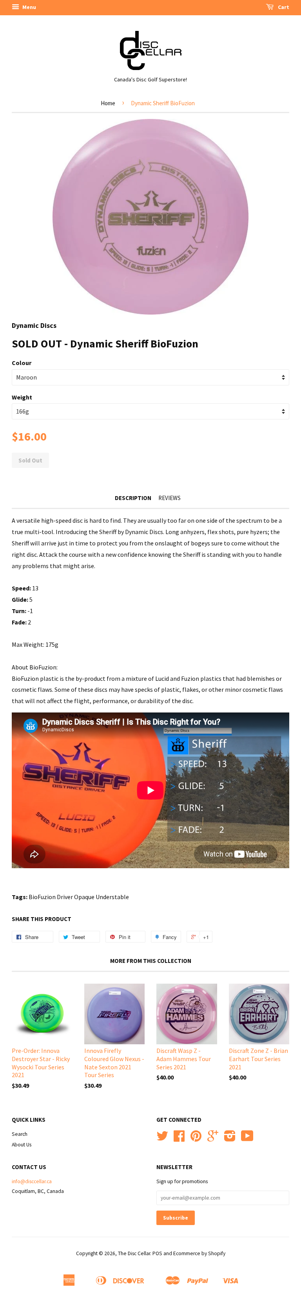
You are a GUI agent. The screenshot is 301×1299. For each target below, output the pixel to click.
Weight (22, 397)
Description (133, 498)
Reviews (169, 498)
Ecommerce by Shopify (199, 1253)
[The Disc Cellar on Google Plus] (213, 1138)
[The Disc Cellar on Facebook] (179, 1138)
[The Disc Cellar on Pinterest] (196, 1138)
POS (157, 1253)
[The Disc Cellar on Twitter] (162, 1138)
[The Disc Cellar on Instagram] (230, 1138)
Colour (21, 363)
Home (108, 103)
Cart (283, 7)
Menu (28, 7)
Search (19, 1134)
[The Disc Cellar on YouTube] (247, 1138)
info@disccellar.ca (32, 1181)
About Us (21, 1144)
